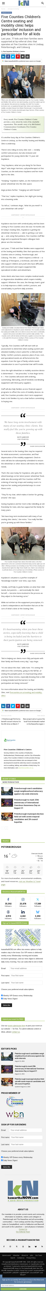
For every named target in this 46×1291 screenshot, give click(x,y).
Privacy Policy (31, 1258)
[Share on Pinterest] (18, 56)
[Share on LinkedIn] (3, 56)
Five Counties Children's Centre (14, 51)
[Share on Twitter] (13, 56)
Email (5, 968)
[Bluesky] (35, 1246)
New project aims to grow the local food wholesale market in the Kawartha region (34, 721)
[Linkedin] (29, 1246)
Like (8, 898)
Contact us (20, 1258)
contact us (16, 1032)
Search (12, 1258)
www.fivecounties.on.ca (25, 768)
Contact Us (23, 1229)
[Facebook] (4, 1246)
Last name (5, 983)
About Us (25, 1255)
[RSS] (42, 1246)
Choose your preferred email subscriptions (17, 989)
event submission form (16, 1026)
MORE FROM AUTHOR (11, 782)
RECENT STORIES (9, 779)
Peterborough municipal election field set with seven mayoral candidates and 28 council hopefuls (30, 1081)
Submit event (6, 1255)
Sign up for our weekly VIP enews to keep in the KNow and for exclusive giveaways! (23, 1281)
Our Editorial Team (23, 1232)
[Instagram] (10, 1246)
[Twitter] (16, 1246)
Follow (23, 898)
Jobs (31, 1255)
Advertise (16, 1255)
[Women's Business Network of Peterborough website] (15, 1118)
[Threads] (23, 1246)
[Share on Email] (23, 56)
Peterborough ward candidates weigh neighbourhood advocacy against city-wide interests (28, 791)
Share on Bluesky (37, 446)
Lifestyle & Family (6, 12)
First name (5, 976)
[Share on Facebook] (8, 56)
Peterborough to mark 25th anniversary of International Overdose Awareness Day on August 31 (29, 1068)
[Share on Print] (27, 56)
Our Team (38, 1255)
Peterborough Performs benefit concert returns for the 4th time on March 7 (11, 721)
